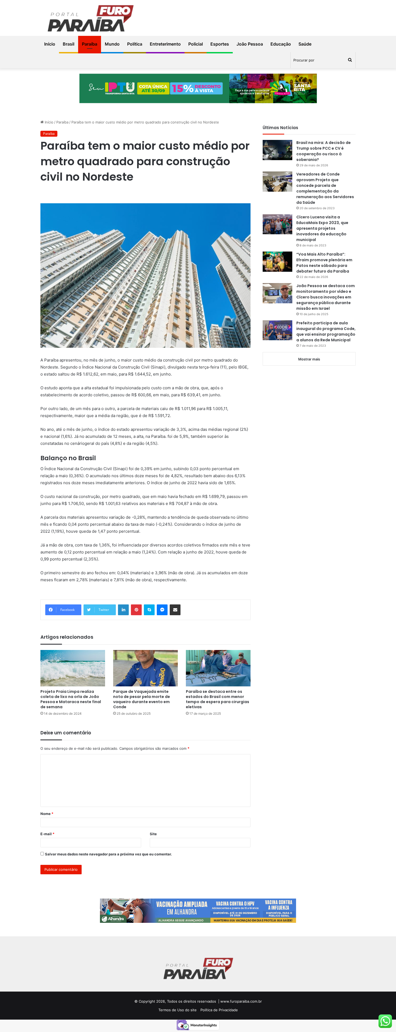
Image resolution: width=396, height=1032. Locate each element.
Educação (280, 44)
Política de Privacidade (219, 1010)
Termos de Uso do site (177, 1010)
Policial (195, 44)
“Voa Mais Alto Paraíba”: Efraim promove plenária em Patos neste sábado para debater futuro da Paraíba (324, 263)
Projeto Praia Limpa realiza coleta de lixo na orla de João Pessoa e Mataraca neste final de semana (70, 699)
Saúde (304, 44)
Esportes (219, 44)
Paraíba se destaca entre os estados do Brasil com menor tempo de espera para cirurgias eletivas (217, 699)
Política (134, 44)
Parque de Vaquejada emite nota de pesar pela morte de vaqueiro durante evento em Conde (141, 699)
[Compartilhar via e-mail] (175, 609)
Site (153, 834)
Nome (46, 813)
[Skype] (149, 609)
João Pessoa (250, 44)
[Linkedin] (123, 609)
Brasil (68, 44)
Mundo (112, 44)
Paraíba (89, 44)
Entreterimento (165, 44)
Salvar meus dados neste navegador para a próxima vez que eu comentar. (108, 854)
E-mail (47, 834)
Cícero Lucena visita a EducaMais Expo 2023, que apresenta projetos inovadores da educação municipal (322, 228)
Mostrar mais (309, 359)
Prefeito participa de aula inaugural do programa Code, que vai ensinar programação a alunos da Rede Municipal (326, 331)
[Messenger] (162, 609)
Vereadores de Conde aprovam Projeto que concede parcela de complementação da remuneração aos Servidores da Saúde (325, 188)
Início (49, 44)
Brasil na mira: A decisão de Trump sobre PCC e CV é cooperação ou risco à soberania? (323, 151)
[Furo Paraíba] (90, 19)
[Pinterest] (136, 609)
